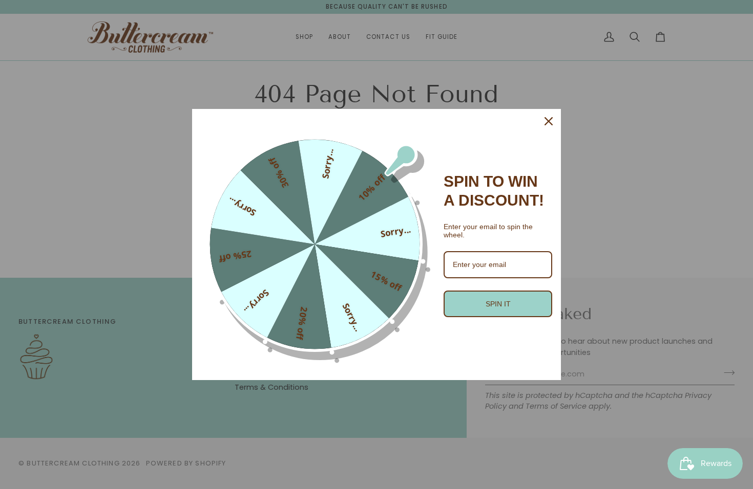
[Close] (548, 121)
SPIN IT (498, 304)
